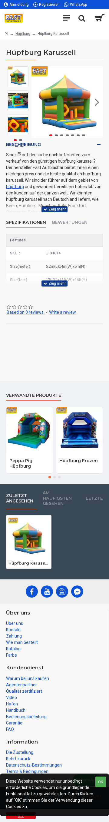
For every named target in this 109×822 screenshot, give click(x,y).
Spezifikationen (26, 222)
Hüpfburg (22, 33)
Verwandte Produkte (33, 395)
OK (100, 782)
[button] (37, 102)
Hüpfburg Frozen (78, 460)
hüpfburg (15, 186)
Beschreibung (23, 144)
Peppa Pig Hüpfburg (20, 463)
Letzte (94, 498)
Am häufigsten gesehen (57, 498)
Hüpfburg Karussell (28, 563)
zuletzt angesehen (19, 498)
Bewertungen (70, 222)
